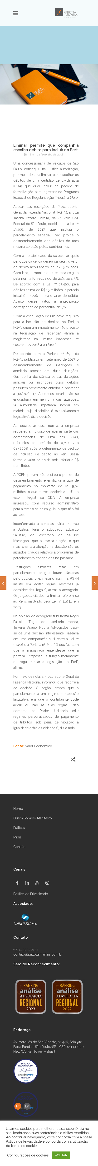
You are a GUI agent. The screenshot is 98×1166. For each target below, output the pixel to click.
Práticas (19, 828)
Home (18, 809)
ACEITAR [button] (61, 1155)
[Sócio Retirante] (95, 583)
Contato (19, 847)
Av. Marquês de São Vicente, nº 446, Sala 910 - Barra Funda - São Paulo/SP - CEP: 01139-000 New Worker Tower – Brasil (49, 1046)
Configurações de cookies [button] (28, 1155)
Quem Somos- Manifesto (32, 818)
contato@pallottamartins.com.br (38, 954)
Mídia (17, 837)
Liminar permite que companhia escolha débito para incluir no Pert (46, 147)
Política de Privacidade (30, 894)
